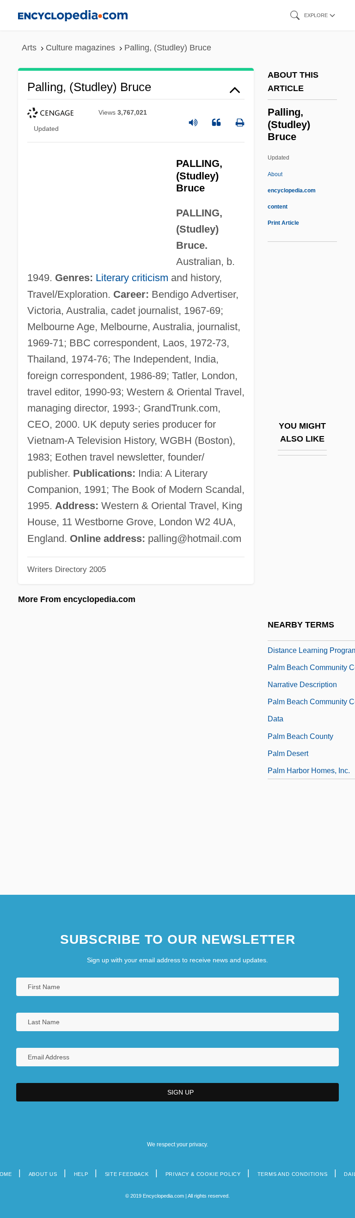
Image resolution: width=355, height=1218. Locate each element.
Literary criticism (132, 277)
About (292, 190)
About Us (43, 1174)
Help (81, 1174)
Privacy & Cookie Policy (203, 1174)
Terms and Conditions (292, 1174)
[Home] (73, 15)
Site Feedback (127, 1174)
